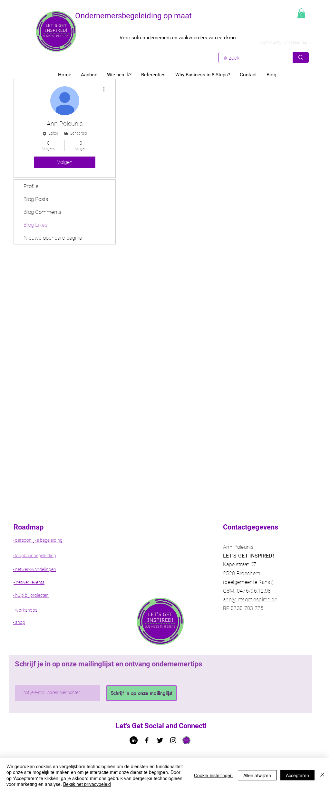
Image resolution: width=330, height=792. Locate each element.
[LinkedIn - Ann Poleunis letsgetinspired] (134, 740)
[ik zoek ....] (300, 57)
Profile (31, 186)
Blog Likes (35, 225)
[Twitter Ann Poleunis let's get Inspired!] (160, 740)
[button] (301, 13)
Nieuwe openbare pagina (53, 237)
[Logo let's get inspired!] (186, 740)
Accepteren (297, 775)
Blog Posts (36, 199)
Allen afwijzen (257, 775)
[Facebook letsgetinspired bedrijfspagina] (147, 740)
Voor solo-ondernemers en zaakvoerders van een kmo (178, 38)
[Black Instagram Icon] (173, 740)
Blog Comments (42, 212)
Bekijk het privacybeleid (87, 784)
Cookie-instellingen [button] (213, 775)
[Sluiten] (322, 775)
